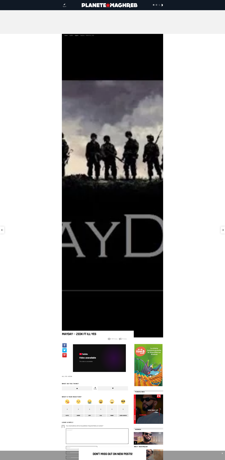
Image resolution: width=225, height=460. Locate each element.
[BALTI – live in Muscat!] (148, 438)
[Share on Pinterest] (64, 355)
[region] (148, 409)
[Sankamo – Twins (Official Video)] (2, 230)
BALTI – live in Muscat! (141, 447)
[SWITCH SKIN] (162, 5)
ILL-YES (65, 376)
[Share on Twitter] (64, 350)
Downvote (113, 388)
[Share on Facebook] (64, 345)
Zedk (70, 376)
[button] (136, 409)
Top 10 (64, 6)
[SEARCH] (159, 5)
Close (222, 453)
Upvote (77, 388)
